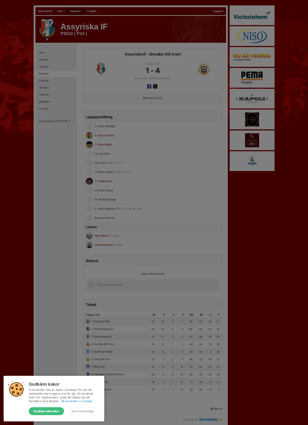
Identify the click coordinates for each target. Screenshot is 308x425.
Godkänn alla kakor (46, 411)
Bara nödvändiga (83, 411)
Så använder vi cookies (76, 401)
